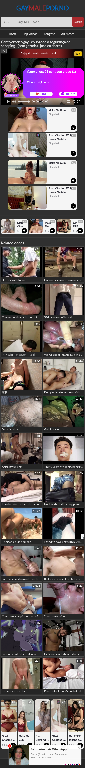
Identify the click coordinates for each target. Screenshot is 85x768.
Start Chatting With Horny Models (61, 137)
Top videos (30, 34)
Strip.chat (54, 114)
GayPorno (42, 8)
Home (13, 34)
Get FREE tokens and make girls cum (77, 225)
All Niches (67, 34)
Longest (49, 34)
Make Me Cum (57, 110)
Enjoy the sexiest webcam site (39, 53)
